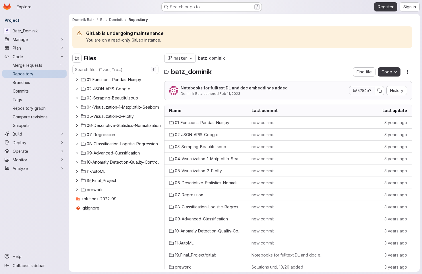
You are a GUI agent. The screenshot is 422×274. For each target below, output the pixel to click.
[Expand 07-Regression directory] (76, 134)
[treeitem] (115, 79)
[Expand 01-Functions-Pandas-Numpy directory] (76, 79)
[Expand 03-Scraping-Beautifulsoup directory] (76, 98)
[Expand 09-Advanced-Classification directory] (76, 153)
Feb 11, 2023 (230, 93)
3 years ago (395, 122)
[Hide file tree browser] (77, 58)
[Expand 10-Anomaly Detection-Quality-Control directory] (76, 162)
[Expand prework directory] (76, 189)
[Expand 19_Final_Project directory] (76, 180)
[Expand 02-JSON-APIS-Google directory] (76, 88)
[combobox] (115, 69)
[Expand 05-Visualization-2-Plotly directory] (76, 116)
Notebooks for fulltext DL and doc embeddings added (234, 87)
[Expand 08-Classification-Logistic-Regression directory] (76, 143)
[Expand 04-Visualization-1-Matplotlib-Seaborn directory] (76, 107)
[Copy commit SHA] (379, 90)
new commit (262, 122)
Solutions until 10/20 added (277, 267)
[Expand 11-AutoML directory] (76, 171)
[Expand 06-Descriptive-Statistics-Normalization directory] (76, 125)
